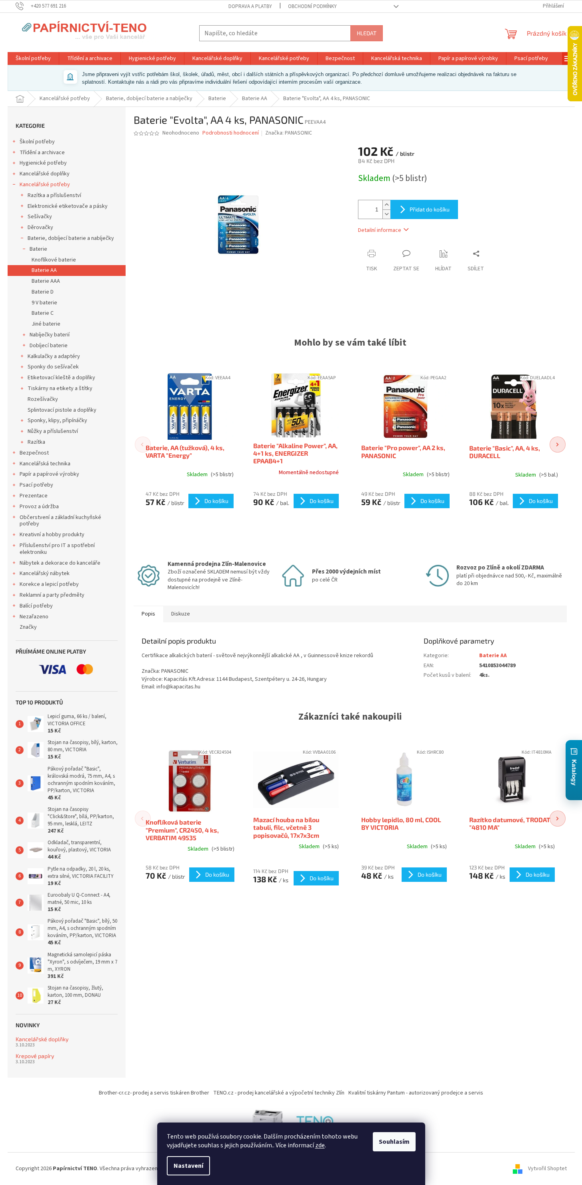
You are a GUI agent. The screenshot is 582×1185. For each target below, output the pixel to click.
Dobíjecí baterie (49, 346)
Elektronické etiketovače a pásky (68, 206)
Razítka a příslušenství (54, 195)
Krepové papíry (35, 1056)
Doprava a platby (250, 6)
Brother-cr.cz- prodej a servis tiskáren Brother (154, 1093)
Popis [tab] (148, 614)
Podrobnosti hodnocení (230, 133)
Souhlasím (394, 1141)
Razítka (36, 442)
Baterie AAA (46, 281)
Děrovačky (40, 227)
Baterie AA (44, 270)
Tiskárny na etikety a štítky (60, 388)
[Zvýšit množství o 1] (386, 204)
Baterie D (43, 292)
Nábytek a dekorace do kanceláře (60, 563)
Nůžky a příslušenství (53, 431)
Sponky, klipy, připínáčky (57, 420)
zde (320, 1145)
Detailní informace (379, 230)
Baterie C (43, 313)
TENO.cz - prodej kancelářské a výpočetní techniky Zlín (278, 1093)
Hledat (366, 33)
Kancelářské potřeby (45, 185)
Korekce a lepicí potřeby (49, 584)
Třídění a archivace (42, 153)
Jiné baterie (46, 324)
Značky (28, 627)
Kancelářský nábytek (45, 573)
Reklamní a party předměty (52, 595)
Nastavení (188, 1165)
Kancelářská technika (45, 464)
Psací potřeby (36, 485)
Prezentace (34, 496)
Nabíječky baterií (50, 335)
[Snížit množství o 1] (386, 214)
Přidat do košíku (430, 209)
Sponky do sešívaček (53, 367)
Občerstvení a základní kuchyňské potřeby (60, 520)
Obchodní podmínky (312, 6)
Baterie (38, 249)
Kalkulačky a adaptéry (54, 356)
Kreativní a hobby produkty (52, 535)
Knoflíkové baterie (54, 260)
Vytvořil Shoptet (547, 1169)
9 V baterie (44, 303)
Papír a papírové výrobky (49, 474)
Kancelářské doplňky (45, 174)
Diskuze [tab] (180, 614)
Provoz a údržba (39, 507)
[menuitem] (33, 58)
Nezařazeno (34, 617)
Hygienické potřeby (43, 163)
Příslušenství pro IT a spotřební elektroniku (57, 548)
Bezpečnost (34, 453)
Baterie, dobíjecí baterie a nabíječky (71, 238)
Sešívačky (40, 217)
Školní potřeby (37, 142)
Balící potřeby (36, 606)
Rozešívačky (43, 399)
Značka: (288, 133)
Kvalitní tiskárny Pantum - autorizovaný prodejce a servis (415, 1093)
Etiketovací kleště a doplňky (61, 378)
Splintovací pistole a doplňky (62, 410)
